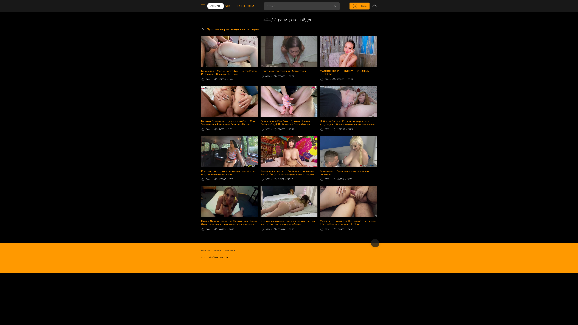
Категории (230, 250)
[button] (203, 6)
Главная (205, 250)
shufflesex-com (232, 6)
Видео (217, 250)
